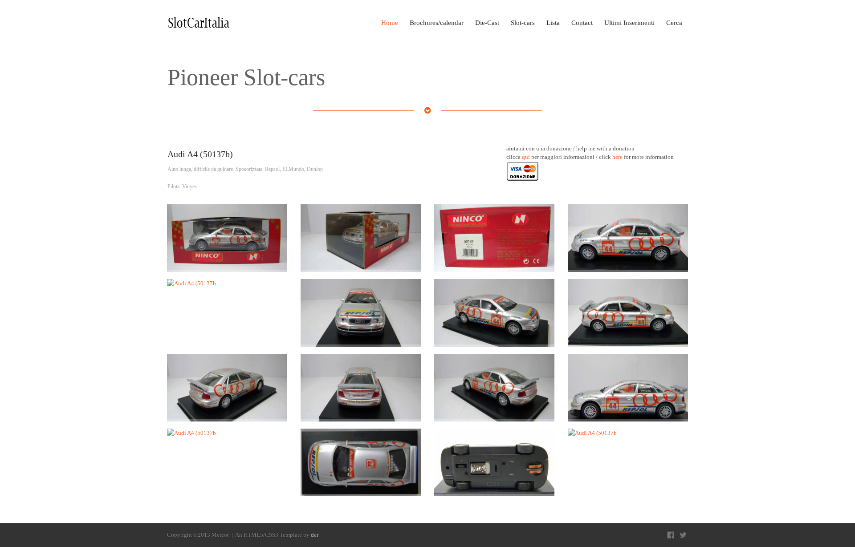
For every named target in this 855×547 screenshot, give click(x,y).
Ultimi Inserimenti (629, 22)
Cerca (674, 22)
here (617, 157)
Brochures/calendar (437, 22)
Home (389, 22)
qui (526, 157)
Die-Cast (487, 22)
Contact (582, 22)
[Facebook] (670, 535)
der (314, 534)
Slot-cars (523, 22)
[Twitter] (683, 535)
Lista (553, 22)
